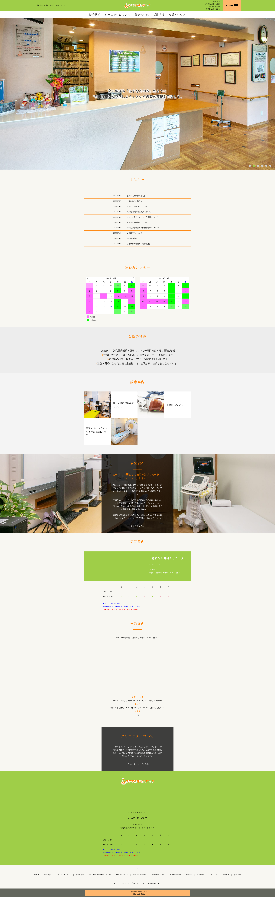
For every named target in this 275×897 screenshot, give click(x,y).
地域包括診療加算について (137, 222)
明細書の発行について (135, 238)
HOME (36, 874)
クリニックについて (117, 14)
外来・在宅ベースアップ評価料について (142, 217)
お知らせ (237, 874)
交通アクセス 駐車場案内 (219, 874)
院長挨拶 (94, 14)
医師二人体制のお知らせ (136, 196)
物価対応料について (134, 233)
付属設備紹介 (175, 874)
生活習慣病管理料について (137, 206)
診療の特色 (142, 14)
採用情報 (158, 14)
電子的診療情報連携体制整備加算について (143, 228)
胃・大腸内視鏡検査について (100, 874)
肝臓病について (122, 874)
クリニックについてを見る (137, 764)
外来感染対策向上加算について (139, 212)
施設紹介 (188, 874)
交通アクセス (177, 14)
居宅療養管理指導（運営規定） (139, 244)
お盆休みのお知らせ (134, 201)
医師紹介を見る (137, 526)
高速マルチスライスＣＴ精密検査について (149, 874)
